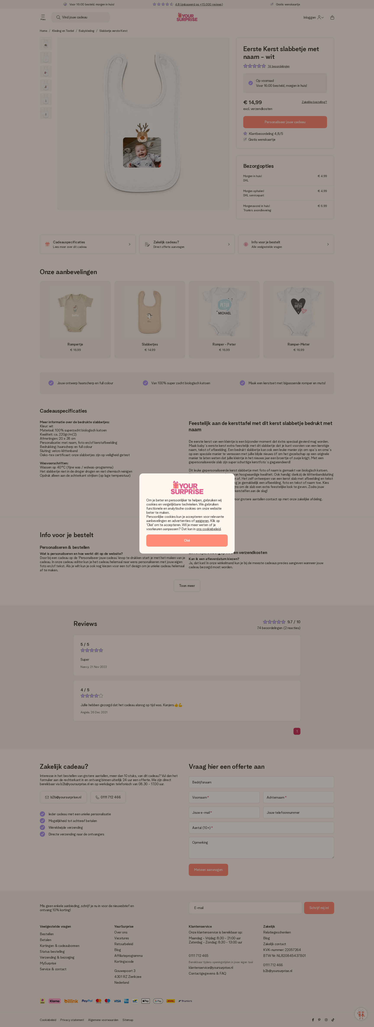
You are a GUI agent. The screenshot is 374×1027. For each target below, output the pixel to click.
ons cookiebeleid (208, 529)
